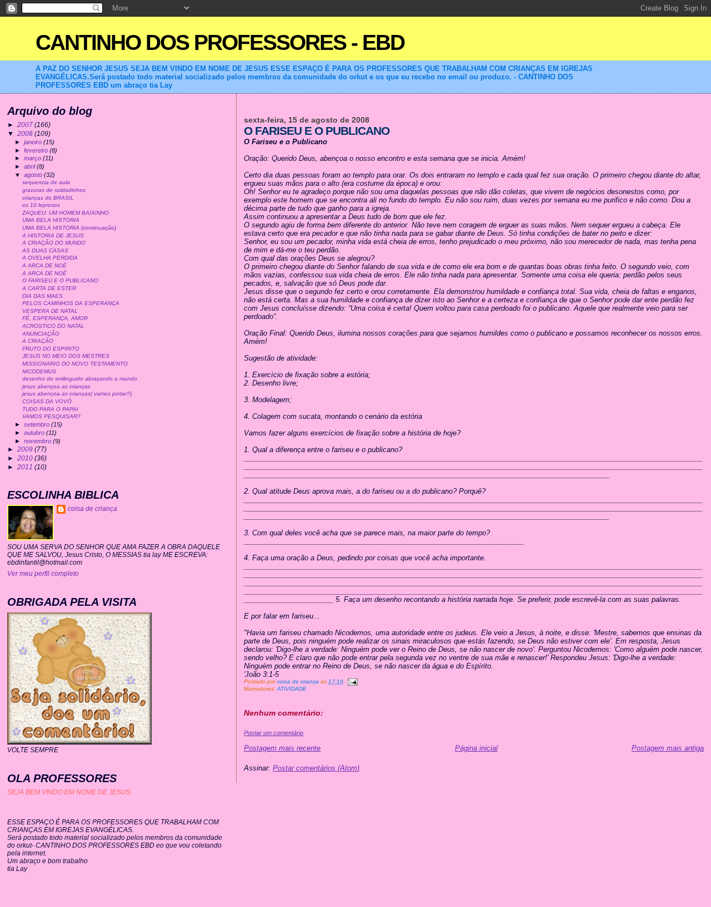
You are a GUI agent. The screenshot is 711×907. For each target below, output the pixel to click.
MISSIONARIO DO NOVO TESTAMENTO (75, 364)
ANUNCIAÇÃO (40, 334)
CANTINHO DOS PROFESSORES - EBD (220, 42)
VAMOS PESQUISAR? (51, 416)
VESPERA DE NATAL (50, 311)
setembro (37, 424)
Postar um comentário (273, 732)
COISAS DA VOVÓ (47, 401)
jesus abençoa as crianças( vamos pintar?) (77, 394)
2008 (25, 133)
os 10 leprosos (41, 205)
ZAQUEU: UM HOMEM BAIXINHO (65, 213)
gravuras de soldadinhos (54, 190)
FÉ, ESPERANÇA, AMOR (55, 318)
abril (30, 166)
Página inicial (476, 748)
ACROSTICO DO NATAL (53, 326)
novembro (38, 441)
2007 (25, 124)
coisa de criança (92, 509)
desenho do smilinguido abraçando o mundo (79, 379)
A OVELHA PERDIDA (50, 258)
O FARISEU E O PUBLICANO (60, 280)
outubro (35, 432)
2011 (25, 466)
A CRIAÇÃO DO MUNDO (54, 243)
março (33, 158)
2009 (25, 449)
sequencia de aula (46, 182)
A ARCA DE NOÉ (44, 265)
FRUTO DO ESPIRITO (50, 349)
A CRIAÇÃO (37, 341)
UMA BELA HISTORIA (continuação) (69, 228)
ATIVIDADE (292, 689)
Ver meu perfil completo (43, 573)
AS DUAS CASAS (45, 250)
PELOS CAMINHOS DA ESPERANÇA (70, 303)
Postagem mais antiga (668, 748)
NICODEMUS (39, 371)
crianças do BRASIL (48, 198)
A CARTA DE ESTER (49, 288)
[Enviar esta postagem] (352, 681)
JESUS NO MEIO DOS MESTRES (65, 356)
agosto (34, 174)
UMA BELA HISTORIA (50, 220)
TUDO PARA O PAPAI (50, 409)
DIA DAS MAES (42, 296)
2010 (25, 458)
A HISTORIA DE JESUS (53, 235)
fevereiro (36, 150)
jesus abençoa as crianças (56, 386)
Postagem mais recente (282, 748)
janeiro (33, 142)
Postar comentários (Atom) (316, 768)
